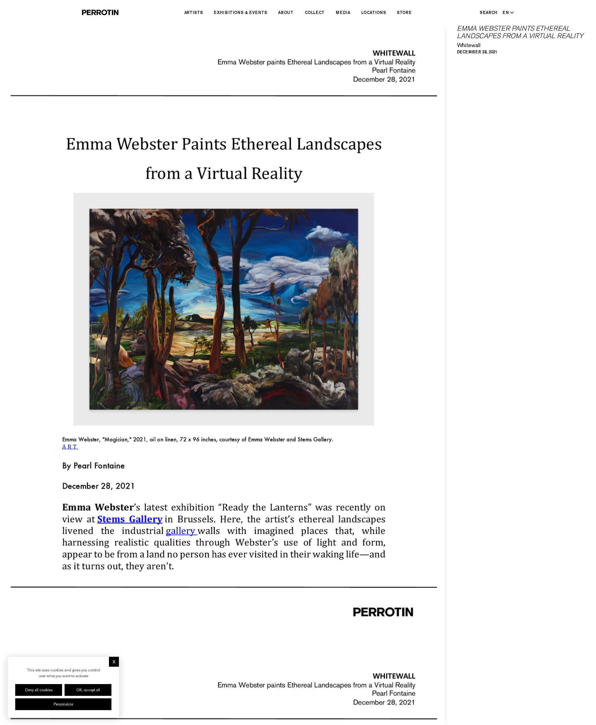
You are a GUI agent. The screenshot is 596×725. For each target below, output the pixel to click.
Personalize (63, 704)
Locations (373, 12)
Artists (193, 12)
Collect (315, 12)
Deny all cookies (38, 689)
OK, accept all (88, 689)
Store (404, 12)
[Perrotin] (100, 12)
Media (343, 12)
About (285, 12)
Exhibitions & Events (240, 12)
